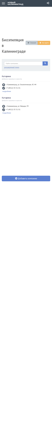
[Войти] (48, 3)
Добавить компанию (27, 178)
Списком (33, 43)
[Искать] (45, 63)
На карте (45, 43)
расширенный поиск (11, 67)
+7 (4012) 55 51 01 (13, 88)
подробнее (6, 91)
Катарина (6, 76)
